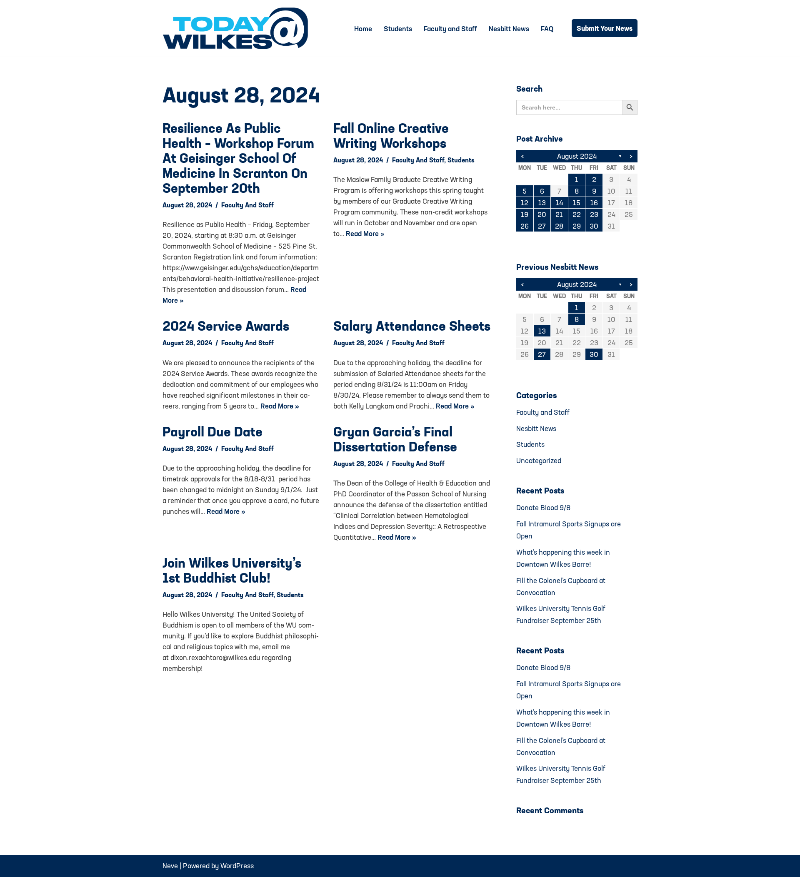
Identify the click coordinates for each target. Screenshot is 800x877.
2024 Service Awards (225, 325)
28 (559, 226)
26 (524, 226)
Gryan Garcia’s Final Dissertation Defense (395, 439)
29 (576, 226)
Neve (170, 865)
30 (594, 226)
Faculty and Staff (450, 28)
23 (594, 214)
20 (542, 214)
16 (594, 202)
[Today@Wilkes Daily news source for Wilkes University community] (237, 28)
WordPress (237, 865)
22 (576, 214)
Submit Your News (604, 28)
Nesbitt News (509, 28)
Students (398, 28)
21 (559, 214)
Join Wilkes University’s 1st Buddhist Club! (231, 570)
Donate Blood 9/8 (543, 507)
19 (524, 214)
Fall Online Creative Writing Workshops (391, 135)
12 (524, 202)
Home (363, 28)
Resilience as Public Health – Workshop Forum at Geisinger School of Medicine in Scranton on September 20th (238, 158)
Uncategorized (538, 460)
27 (542, 226)
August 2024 (577, 156)
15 (576, 202)
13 (542, 202)
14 (559, 202)
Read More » (365, 233)
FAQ (547, 28)
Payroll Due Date (212, 431)
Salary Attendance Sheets (411, 325)
